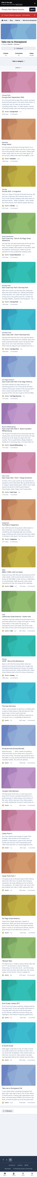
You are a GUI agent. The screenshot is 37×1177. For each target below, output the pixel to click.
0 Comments (14, 257)
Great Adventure (7, 236)
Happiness (5, 523)
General (16, 44)
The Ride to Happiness (10, 525)
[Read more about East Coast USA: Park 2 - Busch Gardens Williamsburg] (18, 413)
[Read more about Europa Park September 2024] (18, 82)
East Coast (5, 476)
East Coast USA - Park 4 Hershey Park (16, 335)
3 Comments (14, 208)
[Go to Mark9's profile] (3, 111)
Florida (4, 189)
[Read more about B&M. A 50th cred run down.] (18, 556)
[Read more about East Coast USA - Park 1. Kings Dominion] (18, 462)
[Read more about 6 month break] (18, 1032)
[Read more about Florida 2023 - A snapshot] (18, 176)
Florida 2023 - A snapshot (11, 191)
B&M (3, 570)
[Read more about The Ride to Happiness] (18, 509)
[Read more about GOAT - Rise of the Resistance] (18, 645)
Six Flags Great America (11, 918)
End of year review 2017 (11, 1003)
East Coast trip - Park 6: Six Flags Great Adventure (16, 239)
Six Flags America (8, 380)
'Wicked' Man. (7, 961)
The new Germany (9, 706)
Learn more (4, 3)
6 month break (7, 1046)
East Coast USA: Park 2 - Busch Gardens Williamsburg (16, 430)
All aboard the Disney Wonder (13, 748)
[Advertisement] (18, 1136)
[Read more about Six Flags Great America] (18, 905)
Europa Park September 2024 (13, 97)
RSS (27, 1165)
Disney (4, 659)
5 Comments (31, 631)
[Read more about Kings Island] (18, 129)
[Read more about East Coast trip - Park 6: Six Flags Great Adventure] (18, 223)
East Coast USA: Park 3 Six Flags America (17, 382)
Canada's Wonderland (10, 791)
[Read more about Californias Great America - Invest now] (18, 601)
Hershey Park (6, 332)
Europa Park (6, 95)
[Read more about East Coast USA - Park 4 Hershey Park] (18, 319)
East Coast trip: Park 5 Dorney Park (15, 287)
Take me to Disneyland (14, 41)
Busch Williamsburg (9, 427)
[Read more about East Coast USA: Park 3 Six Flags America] (18, 366)
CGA (3, 614)
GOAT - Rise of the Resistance (13, 661)
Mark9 (10, 44)
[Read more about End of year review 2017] (18, 990)
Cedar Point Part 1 (9, 876)
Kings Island (6, 144)
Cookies (20, 1165)
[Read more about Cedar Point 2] (18, 820)
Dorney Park (6, 285)
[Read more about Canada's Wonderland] (18, 777)
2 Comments (14, 114)
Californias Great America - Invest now (16, 616)
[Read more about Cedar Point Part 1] (18, 862)
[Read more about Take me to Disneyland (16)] (18, 1075)
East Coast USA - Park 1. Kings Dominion (17, 478)
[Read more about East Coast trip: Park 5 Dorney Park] (18, 272)
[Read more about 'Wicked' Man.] (18, 947)
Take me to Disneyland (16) (12, 1088)
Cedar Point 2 (7, 833)
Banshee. (5, 142)
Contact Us (12, 1165)
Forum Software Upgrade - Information (17, 15)
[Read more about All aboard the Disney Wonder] (18, 735)
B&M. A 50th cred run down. (12, 572)
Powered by (22, 1169)
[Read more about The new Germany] (18, 692)
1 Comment (13, 495)
